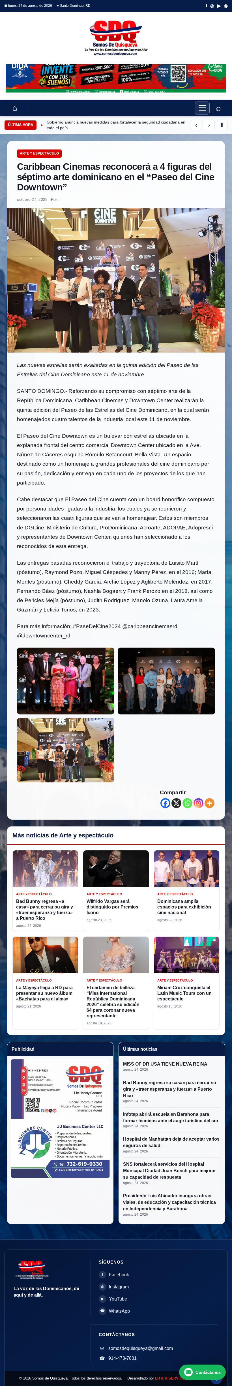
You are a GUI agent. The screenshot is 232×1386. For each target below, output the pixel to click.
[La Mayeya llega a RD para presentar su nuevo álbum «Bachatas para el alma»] (45, 955)
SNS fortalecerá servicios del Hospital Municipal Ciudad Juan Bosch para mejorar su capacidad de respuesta (169, 1171)
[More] (209, 803)
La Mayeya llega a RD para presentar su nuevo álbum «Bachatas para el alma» (44, 993)
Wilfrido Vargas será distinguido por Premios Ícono (112, 907)
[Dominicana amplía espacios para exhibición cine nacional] (187, 868)
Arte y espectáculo (39, 153)
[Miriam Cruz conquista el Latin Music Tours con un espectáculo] (187, 955)
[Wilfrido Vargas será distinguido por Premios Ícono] (116, 868)
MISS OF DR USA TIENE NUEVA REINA (165, 1064)
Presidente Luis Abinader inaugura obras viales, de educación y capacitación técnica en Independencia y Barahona (169, 1202)
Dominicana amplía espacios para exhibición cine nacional (184, 907)
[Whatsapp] (187, 803)
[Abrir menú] (202, 108)
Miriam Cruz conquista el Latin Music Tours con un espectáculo (184, 993)
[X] (176, 803)
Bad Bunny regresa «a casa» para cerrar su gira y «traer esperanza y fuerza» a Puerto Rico (169, 1089)
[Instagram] (198, 803)
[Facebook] (165, 803)
